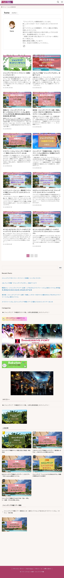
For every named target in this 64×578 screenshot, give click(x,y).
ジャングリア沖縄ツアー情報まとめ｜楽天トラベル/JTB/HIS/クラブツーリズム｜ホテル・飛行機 (32, 512)
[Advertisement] (32, 546)
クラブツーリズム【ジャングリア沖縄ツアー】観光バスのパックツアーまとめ (27, 302)
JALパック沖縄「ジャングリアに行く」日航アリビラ (19, 283)
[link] (24, 46)
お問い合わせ (47, 568)
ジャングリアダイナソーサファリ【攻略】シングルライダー (21, 278)
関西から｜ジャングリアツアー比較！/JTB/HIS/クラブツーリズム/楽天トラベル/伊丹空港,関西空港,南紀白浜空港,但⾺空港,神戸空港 (31, 289)
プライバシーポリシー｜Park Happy (23, 568)
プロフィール (38, 568)
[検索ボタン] (58, 2)
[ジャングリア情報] (7, 2)
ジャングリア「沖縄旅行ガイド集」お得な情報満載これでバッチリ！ (27, 312)
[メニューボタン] (62, 2)
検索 (60, 268)
